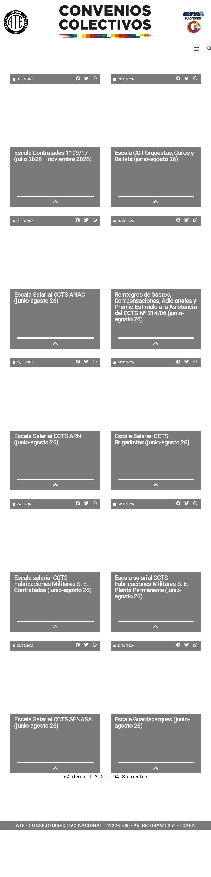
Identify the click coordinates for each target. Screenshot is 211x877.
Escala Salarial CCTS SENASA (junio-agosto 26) (53, 722)
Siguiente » (134, 776)
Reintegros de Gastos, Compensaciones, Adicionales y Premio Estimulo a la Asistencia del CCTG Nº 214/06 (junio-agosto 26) (156, 307)
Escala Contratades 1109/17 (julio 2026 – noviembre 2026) (53, 156)
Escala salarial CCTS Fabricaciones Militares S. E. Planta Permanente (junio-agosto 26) (151, 587)
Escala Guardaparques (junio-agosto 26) (152, 722)
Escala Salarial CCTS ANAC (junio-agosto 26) (49, 297)
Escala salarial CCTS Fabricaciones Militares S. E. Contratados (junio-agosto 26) (53, 584)
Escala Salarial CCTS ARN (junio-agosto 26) (47, 439)
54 (116, 776)
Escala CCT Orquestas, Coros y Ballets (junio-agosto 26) (154, 156)
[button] (196, 48)
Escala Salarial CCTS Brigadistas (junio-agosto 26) (152, 439)
